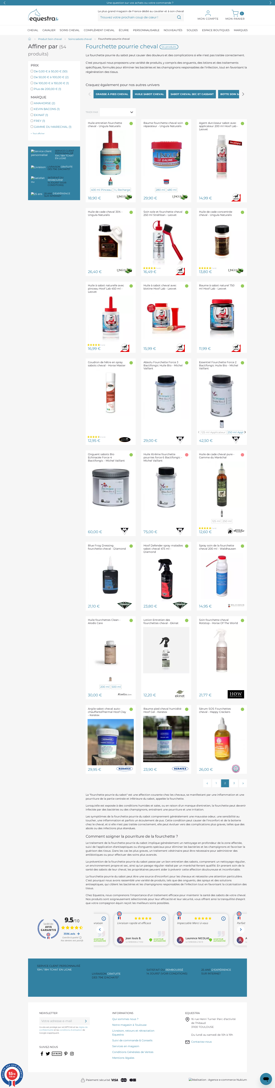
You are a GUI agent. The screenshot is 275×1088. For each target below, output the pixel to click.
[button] (270, 2)
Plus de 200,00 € (47, 89)
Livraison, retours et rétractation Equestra (133, 1032)
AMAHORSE (44, 103)
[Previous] (199, 432)
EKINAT (41, 115)
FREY (39, 121)
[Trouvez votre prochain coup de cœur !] (179, 17)
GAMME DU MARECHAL (52, 127)
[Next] (245, 432)
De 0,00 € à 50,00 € (51, 71)
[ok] (86, 1021)
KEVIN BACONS (47, 109)
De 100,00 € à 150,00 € (51, 83)
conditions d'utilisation (70, 1030)
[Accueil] (30, 39)
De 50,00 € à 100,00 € (51, 77)
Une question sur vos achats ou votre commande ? (140, 2)
